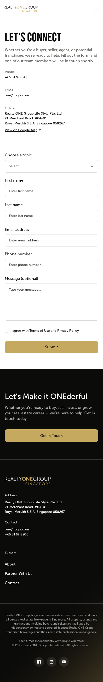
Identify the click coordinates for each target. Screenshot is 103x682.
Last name (14, 205)
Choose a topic (18, 155)
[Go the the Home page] (21, 8)
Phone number (18, 254)
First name (14, 180)
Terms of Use (39, 331)
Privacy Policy (68, 331)
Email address (17, 229)
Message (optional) (21, 278)
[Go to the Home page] (28, 481)
